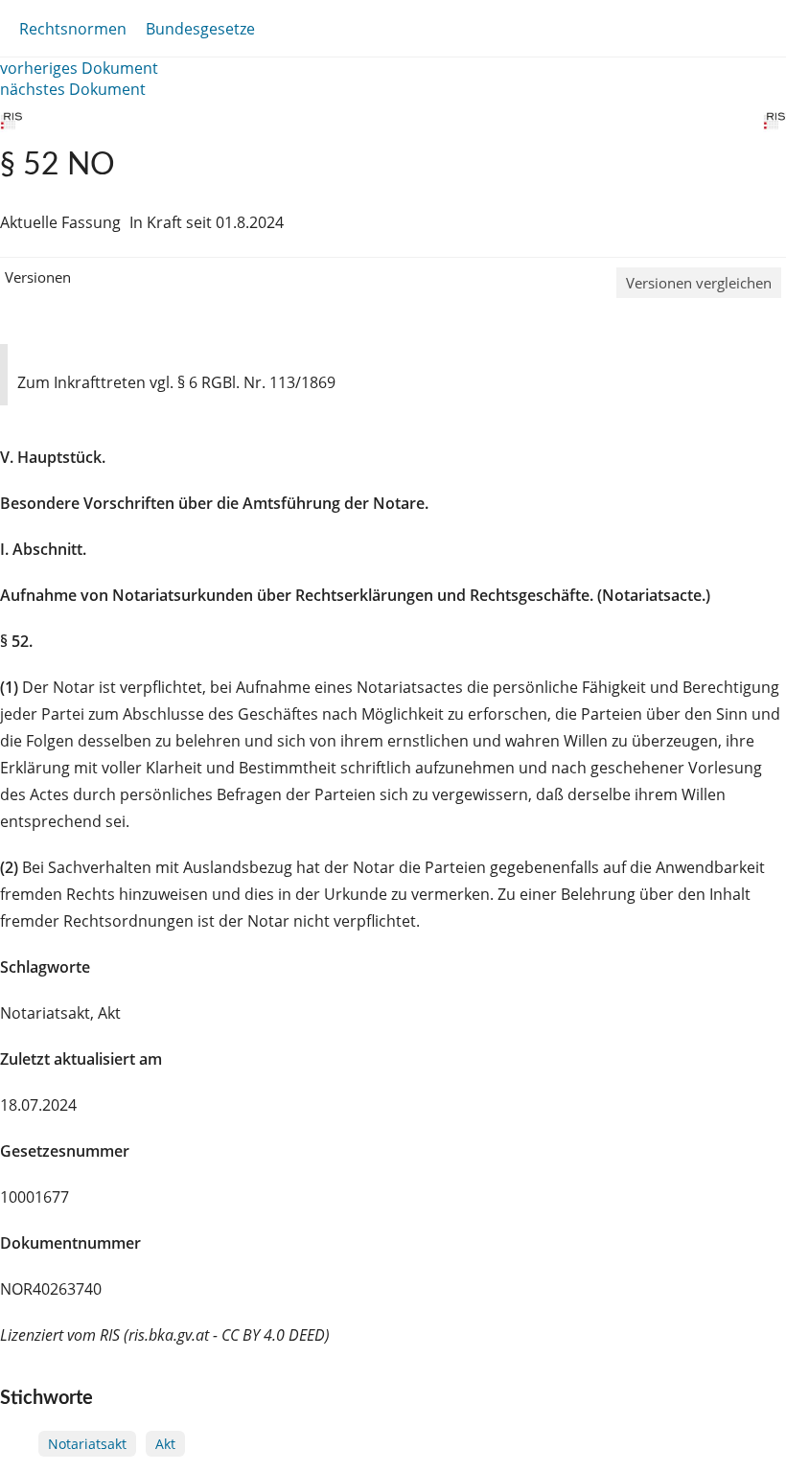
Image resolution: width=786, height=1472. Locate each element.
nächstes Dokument (73, 89)
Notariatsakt (87, 1444)
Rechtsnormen (73, 28)
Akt (165, 1444)
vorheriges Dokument (79, 68)
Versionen (38, 277)
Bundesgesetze (200, 28)
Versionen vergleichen (699, 282)
